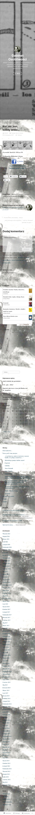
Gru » (9, 432)
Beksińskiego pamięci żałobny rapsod (14, 460)
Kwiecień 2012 (6, 785)
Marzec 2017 (6, 625)
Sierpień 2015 (6, 677)
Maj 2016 (5, 652)
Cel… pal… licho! (8, 385)
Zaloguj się (5, 796)
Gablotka (7, 465)
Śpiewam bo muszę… (8, 525)
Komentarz (26, 249)
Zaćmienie (7, 493)
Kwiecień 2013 (6, 752)
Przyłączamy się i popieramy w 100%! (12, 520)
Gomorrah (5, 303)
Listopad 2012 (6, 766)
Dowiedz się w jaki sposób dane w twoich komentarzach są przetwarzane (16, 260)
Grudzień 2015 (6, 666)
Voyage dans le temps (17, 133)
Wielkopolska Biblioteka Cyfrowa (13, 196)
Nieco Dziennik (9, 468)
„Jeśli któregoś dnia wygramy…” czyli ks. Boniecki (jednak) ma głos (18, 221)
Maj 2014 (5, 717)
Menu (18, 73)
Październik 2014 (7, 704)
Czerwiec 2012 (6, 779)
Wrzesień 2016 (6, 642)
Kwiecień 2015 (6, 688)
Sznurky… (5, 501)
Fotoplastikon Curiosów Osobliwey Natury (14, 510)
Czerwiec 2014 (6, 714)
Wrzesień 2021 (6, 534)
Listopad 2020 (6, 544)
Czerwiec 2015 (6, 682)
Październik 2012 (7, 769)
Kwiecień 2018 (6, 598)
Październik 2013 (7, 736)
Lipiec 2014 (6, 712)
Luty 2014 (5, 725)
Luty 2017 (5, 628)
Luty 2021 (5, 542)
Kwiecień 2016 (6, 655)
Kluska (14, 194)
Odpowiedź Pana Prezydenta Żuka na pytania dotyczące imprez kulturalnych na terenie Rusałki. (17, 477)
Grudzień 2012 (6, 763)
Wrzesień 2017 (6, 617)
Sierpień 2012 (6, 774)
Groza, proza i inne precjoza (10, 453)
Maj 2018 (5, 596)
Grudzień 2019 (6, 558)
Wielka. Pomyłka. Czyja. (11, 491)
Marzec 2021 (6, 539)
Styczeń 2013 (6, 760)
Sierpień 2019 (6, 566)
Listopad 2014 (6, 701)
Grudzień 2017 (6, 609)
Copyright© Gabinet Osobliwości (17, 168)
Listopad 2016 (6, 636)
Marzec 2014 (6, 723)
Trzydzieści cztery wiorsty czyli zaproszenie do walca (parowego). (17, 487)
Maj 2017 (5, 623)
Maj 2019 (5, 571)
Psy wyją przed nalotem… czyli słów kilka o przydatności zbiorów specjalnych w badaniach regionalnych (16, 482)
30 (20, 427)
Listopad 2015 (6, 669)
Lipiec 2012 (6, 777)
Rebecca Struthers (7, 318)
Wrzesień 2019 (6, 563)
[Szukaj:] (11, 372)
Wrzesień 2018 (6, 588)
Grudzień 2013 (6, 731)
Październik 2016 (7, 639)
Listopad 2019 (6, 561)
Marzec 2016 (6, 658)
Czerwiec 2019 (6, 569)
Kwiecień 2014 (6, 720)
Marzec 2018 (6, 601)
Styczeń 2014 (6, 728)
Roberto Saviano (7, 304)
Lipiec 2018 (6, 590)
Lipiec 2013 (6, 744)
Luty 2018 (5, 604)
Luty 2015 (5, 693)
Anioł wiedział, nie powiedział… (12, 381)
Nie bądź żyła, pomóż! (8, 496)
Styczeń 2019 (6, 579)
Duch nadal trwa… (7, 450)
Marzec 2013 (6, 755)
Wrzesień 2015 (6, 674)
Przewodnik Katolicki (22, 194)
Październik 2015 (7, 671)
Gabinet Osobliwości (17, 57)
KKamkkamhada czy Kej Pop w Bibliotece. (14, 515)
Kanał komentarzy (7, 802)
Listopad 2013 (6, 733)
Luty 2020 (5, 552)
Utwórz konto (6, 794)
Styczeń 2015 (6, 696)
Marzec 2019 (6, 574)
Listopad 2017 (6, 612)
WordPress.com (7, 804)
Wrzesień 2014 (6, 706)
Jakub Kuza (6, 293)
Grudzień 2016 (6, 633)
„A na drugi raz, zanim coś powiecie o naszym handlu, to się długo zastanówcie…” (17, 456)
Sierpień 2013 (6, 741)
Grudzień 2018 (6, 582)
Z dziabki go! (6, 394)
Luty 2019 (5, 577)
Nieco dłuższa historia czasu (10, 316)
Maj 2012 (5, 782)
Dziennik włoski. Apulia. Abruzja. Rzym (13, 297)
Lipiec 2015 (6, 679)
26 (3, 427)
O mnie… (5, 499)
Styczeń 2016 (6, 663)
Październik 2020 (7, 547)
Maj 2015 (5, 685)
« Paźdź (5, 432)
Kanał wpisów (6, 799)
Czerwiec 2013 (6, 747)
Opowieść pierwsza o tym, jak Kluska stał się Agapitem (15, 389)
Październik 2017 (7, 615)
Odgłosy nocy (8, 474)
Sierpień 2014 (6, 709)
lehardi (6, 133)
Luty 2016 (5, 660)
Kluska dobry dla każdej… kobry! (12, 218)
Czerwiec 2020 (6, 550)
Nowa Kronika (9, 471)
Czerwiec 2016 (6, 650)
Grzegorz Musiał (7, 298)
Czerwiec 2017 (6, 620)
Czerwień (7, 463)
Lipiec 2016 (6, 647)
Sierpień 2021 (6, 536)
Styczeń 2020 (6, 555)
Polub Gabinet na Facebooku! (17, 166)
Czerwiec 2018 (6, 593)
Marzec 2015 (6, 690)
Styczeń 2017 (6, 631)
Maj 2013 (5, 750)
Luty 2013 (5, 758)
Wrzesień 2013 (6, 739)
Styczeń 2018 (6, 606)
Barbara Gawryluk (7, 313)
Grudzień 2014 (6, 698)
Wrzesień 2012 (6, 771)
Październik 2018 (7, 585)
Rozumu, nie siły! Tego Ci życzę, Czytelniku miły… (12, 398)
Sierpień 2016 (6, 644)
